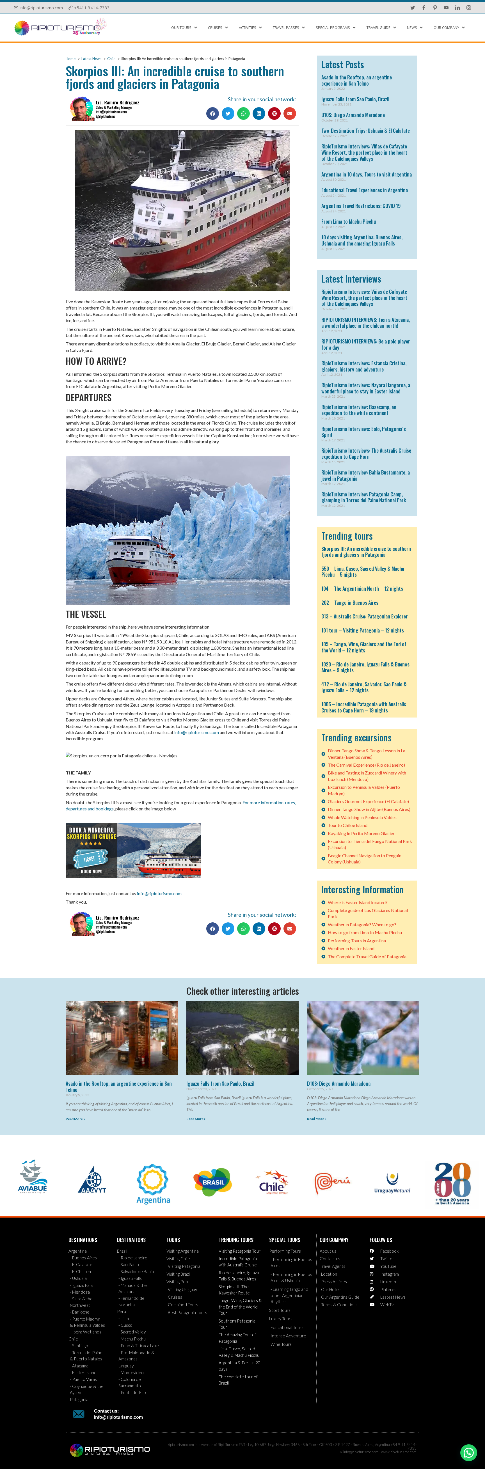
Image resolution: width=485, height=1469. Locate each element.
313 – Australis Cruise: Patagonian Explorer (364, 616)
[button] (212, 113)
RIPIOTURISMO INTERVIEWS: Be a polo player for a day (365, 344)
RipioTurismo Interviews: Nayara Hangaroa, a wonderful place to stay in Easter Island (365, 388)
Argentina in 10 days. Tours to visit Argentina (366, 174)
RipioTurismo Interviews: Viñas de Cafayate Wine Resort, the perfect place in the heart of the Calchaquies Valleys (364, 152)
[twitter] (412, 7)
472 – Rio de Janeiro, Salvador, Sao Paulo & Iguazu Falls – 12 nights (364, 687)
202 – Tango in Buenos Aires (349, 602)
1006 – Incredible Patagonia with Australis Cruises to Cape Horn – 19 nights (363, 707)
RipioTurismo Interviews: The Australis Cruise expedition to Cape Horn (366, 453)
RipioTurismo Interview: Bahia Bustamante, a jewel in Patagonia (365, 475)
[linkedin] (457, 7)
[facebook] (424, 7)
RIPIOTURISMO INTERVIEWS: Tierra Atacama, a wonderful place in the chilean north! (365, 322)
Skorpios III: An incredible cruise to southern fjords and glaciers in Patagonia (366, 551)
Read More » (75, 1119)
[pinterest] (435, 7)
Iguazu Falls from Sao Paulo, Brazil (355, 99)
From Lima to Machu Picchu (348, 221)
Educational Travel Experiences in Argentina (364, 190)
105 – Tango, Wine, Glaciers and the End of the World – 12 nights (363, 647)
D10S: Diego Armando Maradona (353, 114)
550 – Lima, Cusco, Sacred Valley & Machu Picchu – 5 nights (362, 571)
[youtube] (446, 7)
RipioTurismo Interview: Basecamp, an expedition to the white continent (358, 410)
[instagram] (468, 7)
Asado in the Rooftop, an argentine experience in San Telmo (356, 80)
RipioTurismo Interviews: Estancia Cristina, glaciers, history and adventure (363, 366)
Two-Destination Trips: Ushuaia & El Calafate (365, 130)
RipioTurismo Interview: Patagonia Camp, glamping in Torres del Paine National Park (363, 497)
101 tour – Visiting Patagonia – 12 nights (362, 630)
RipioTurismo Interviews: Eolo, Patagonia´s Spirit (363, 432)
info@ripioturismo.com (196, 732)
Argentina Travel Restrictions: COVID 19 (361, 205)
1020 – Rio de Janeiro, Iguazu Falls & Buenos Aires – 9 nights (365, 667)
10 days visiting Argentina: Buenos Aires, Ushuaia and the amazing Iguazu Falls (361, 240)
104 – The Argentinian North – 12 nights (362, 588)
